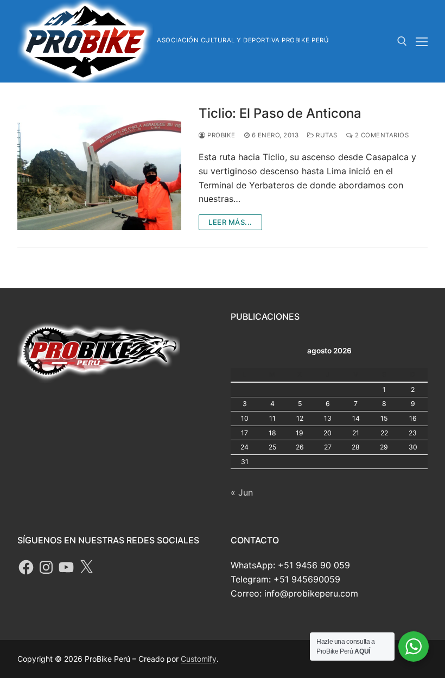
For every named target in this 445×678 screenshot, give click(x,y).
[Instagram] (46, 567)
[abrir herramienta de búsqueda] (402, 41)
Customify (199, 658)
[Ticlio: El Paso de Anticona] (99, 167)
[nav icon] (422, 41)
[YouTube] (66, 567)
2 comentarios (381, 135)
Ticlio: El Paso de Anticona (280, 113)
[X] (86, 567)
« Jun (242, 492)
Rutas (326, 135)
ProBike (221, 135)
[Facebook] (26, 567)
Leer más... (230, 222)
